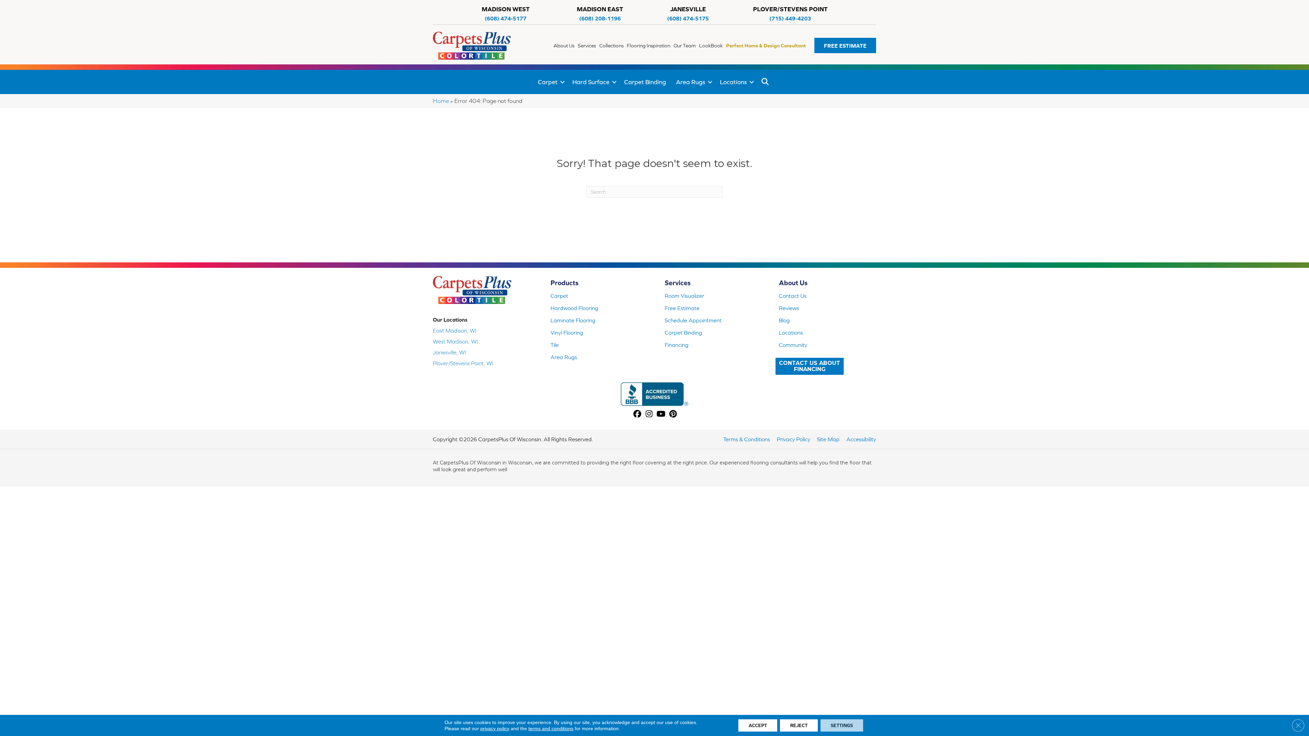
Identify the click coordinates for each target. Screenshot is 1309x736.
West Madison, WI (455, 341)
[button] (845, 45)
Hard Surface (591, 82)
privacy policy (494, 728)
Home (441, 100)
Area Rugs (690, 82)
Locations (733, 82)
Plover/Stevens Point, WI (463, 363)
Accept (758, 725)
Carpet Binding (645, 82)
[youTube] (661, 414)
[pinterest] (673, 414)
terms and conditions (550, 728)
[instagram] (649, 414)
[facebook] (637, 414)
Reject (799, 725)
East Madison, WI (455, 330)
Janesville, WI (449, 352)
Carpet (548, 82)
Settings (842, 725)
